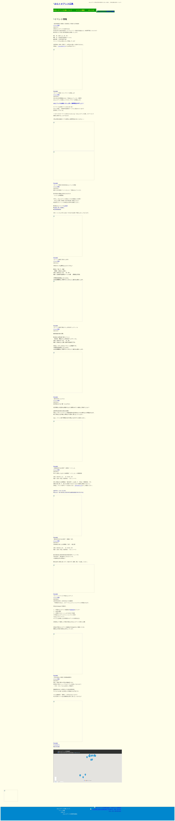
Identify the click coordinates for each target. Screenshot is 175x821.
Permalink (55, 91)
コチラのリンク (78, 485)
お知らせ (63, 812)
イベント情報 (56, 25)
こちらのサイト (61, 46)
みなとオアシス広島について (63, 808)
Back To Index (56, 746)
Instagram (72, 609)
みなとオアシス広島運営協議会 (70, 814)
